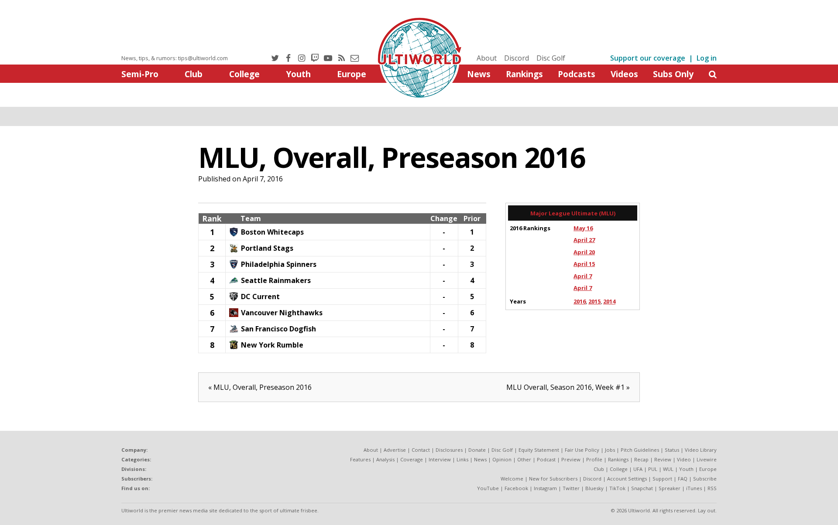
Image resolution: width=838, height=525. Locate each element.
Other (524, 459)
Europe (351, 74)
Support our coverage (647, 58)
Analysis (385, 459)
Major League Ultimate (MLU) (572, 213)
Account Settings (627, 478)
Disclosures (449, 450)
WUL (668, 469)
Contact (421, 450)
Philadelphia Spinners (278, 264)
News (479, 74)
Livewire (707, 459)
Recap (641, 459)
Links (462, 459)
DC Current (260, 296)
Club (194, 74)
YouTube (488, 488)
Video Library (701, 450)
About (487, 58)
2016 (580, 301)
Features (360, 459)
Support (662, 478)
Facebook (516, 488)
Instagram (545, 488)
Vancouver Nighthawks (282, 312)
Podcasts (576, 74)
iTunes (694, 488)
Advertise (395, 450)
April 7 (583, 276)
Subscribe (705, 478)
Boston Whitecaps (272, 232)
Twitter (571, 488)
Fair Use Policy (582, 450)
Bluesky (594, 488)
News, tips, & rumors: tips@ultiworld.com (174, 58)
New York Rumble (272, 345)
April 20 (584, 252)
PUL (652, 469)
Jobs (610, 450)
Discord (516, 58)
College (244, 74)
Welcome (512, 478)
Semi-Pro (139, 74)
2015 (594, 301)
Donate (477, 450)
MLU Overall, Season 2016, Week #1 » (568, 387)
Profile (594, 459)
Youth (298, 74)
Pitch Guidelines (640, 450)
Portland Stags (267, 248)
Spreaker (669, 488)
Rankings (524, 74)
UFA (637, 469)
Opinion (502, 459)
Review (662, 459)
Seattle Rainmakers (276, 280)
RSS (712, 488)
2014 (609, 301)
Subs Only (673, 74)
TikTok (617, 488)
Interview (440, 459)
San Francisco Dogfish (278, 329)
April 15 (584, 264)
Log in (707, 58)
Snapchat (642, 488)
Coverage (411, 459)
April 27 (584, 240)
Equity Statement (539, 450)
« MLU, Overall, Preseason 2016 (260, 387)
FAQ (682, 478)
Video (684, 459)
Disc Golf (550, 58)
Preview (570, 459)
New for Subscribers (553, 478)
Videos (624, 74)
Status (672, 450)
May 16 (583, 228)
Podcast (546, 459)
